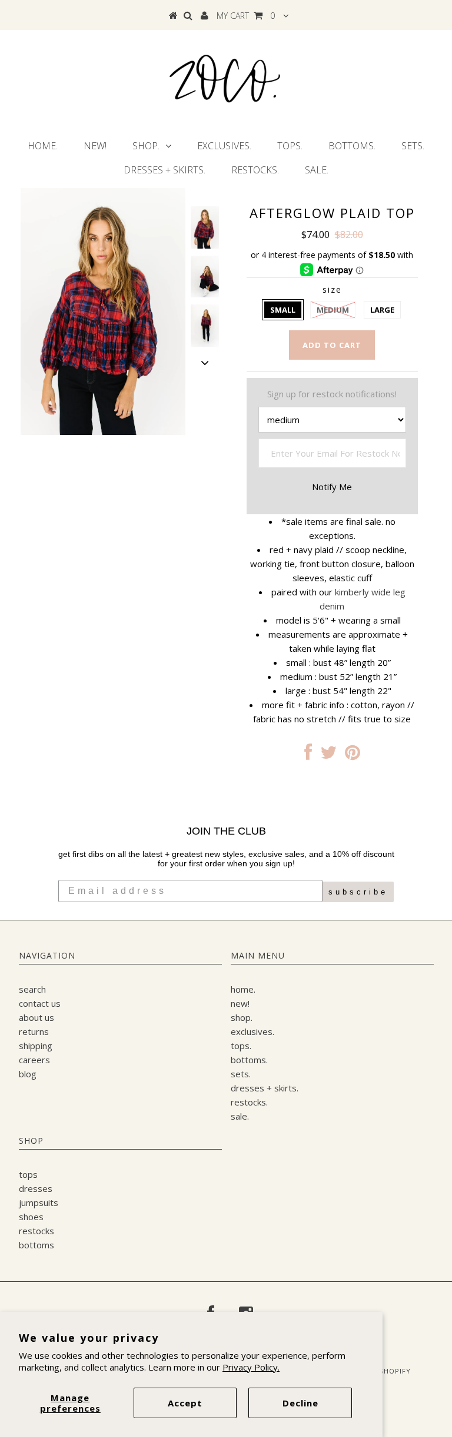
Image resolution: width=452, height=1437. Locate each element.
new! (95, 145)
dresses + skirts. (164, 169)
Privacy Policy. (251, 1367)
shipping (35, 1045)
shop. (145, 145)
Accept (185, 1403)
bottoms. (351, 145)
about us (36, 1017)
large (382, 309)
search (32, 989)
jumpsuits (38, 1202)
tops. (290, 145)
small (282, 309)
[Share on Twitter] (328, 755)
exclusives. (224, 145)
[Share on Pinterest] (352, 755)
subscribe (358, 891)
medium (333, 309)
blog (27, 1074)
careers (34, 1060)
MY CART (246, 15)
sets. (412, 145)
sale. (316, 169)
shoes (31, 1216)
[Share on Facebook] (308, 755)
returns (34, 1031)
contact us (40, 1003)
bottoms (36, 1245)
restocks (36, 1231)
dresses (35, 1188)
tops (28, 1174)
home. (43, 145)
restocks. (255, 169)
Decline (300, 1403)
